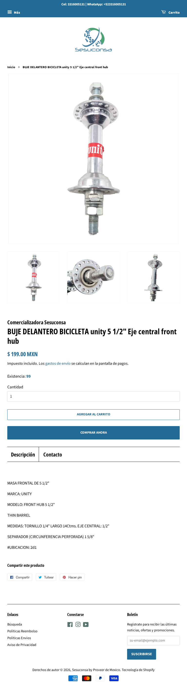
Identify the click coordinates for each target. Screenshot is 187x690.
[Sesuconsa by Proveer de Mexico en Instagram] (78, 625)
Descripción (23, 454)
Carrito (174, 12)
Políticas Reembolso (22, 631)
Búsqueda (14, 624)
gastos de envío (58, 363)
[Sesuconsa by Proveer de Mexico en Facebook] (70, 625)
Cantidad (15, 387)
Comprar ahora (93, 432)
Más (16, 12)
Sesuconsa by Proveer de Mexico (96, 669)
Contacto (52, 454)
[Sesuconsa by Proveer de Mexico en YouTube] (86, 625)
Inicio (11, 67)
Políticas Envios (19, 638)
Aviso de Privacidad (21, 644)
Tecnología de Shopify (138, 669)
